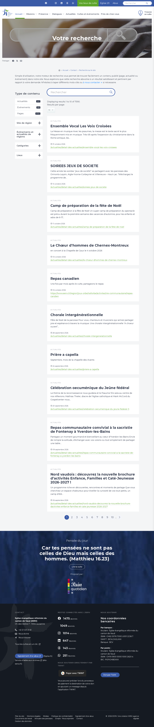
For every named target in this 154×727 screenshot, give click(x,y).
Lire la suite (77, 567)
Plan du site (19, 716)
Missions (30, 14)
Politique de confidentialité (62, 716)
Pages (28, 113)
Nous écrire (24, 634)
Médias (46, 716)
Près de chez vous (110, 14)
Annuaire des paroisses (44, 719)
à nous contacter (91, 82)
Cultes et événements (88, 14)
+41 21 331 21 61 (25, 630)
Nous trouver (25, 638)
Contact (79, 719)
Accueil (18, 14)
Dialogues (57, 14)
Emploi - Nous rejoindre (64, 719)
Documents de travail (23, 719)
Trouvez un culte (148, 13)
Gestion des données (23, 721)
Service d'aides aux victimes (27, 660)
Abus (115, 3)
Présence (43, 14)
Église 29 (104, 3)
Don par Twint (110, 675)
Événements (28, 107)
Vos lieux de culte (88, 3)
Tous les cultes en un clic (26, 644)
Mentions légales (33, 716)
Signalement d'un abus (28, 656)
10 (112, 517)
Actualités (71, 14)
